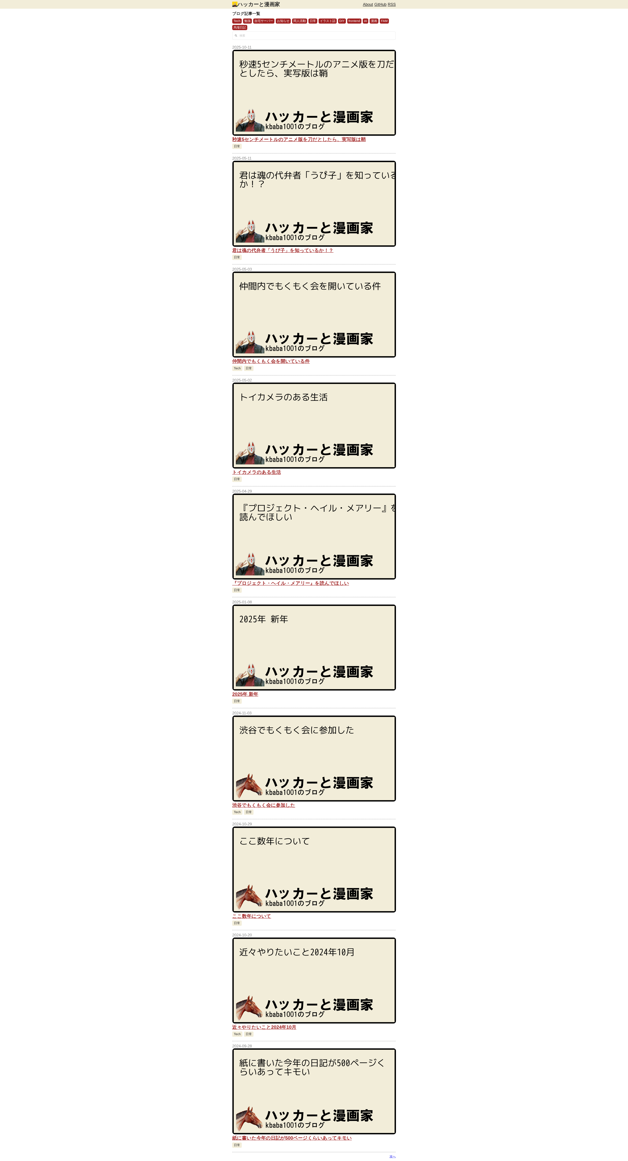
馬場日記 (240, 27)
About (368, 4)
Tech (237, 21)
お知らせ (283, 21)
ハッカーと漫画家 (258, 4)
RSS (392, 4)
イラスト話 (327, 21)
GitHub (380, 4)
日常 (313, 21)
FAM (384, 21)
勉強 (247, 21)
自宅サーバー (263, 21)
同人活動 (299, 21)
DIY (342, 21)
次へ (393, 1156)
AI (365, 21)
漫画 (374, 21)
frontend (354, 21)
